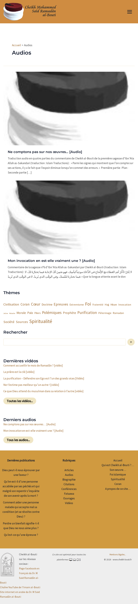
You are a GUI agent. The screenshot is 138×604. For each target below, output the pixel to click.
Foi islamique (118, 474)
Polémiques (52, 312)
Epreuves (61, 304)
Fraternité (97, 304)
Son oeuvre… (118, 470)
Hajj (107, 304)
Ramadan (118, 313)
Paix (30, 313)
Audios (69, 475)
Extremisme (77, 304)
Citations (69, 484)
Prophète (69, 313)
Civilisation (11, 304)
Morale (21, 313)
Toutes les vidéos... (20, 401)
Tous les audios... (18, 440)
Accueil (117, 460)
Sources (22, 322)
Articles (69, 470)
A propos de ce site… (118, 489)
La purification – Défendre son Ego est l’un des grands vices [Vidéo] (43, 378)
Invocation (124, 304)
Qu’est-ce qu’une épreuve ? (21, 535)
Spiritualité (40, 321)
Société (8, 322)
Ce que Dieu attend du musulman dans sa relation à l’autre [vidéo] (43, 391)
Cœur (35, 304)
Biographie (69, 479)
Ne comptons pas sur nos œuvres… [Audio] (45, 152)
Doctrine (47, 304)
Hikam (113, 304)
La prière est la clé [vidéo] (18, 372)
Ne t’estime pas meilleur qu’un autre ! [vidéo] (31, 385)
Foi (88, 304)
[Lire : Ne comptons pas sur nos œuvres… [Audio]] (69, 108)
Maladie (12, 313)
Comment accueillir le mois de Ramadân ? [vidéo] (33, 365)
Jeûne (5, 313)
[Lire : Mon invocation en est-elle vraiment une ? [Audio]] (69, 217)
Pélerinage (104, 313)
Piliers (37, 313)
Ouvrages (69, 498)
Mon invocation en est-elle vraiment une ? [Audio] (51, 261)
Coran (25, 304)
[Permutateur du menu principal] (130, 12)
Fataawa (69, 493)
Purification (87, 312)
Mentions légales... (118, 554)
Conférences (69, 489)
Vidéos (69, 503)
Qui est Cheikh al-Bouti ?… (118, 465)
